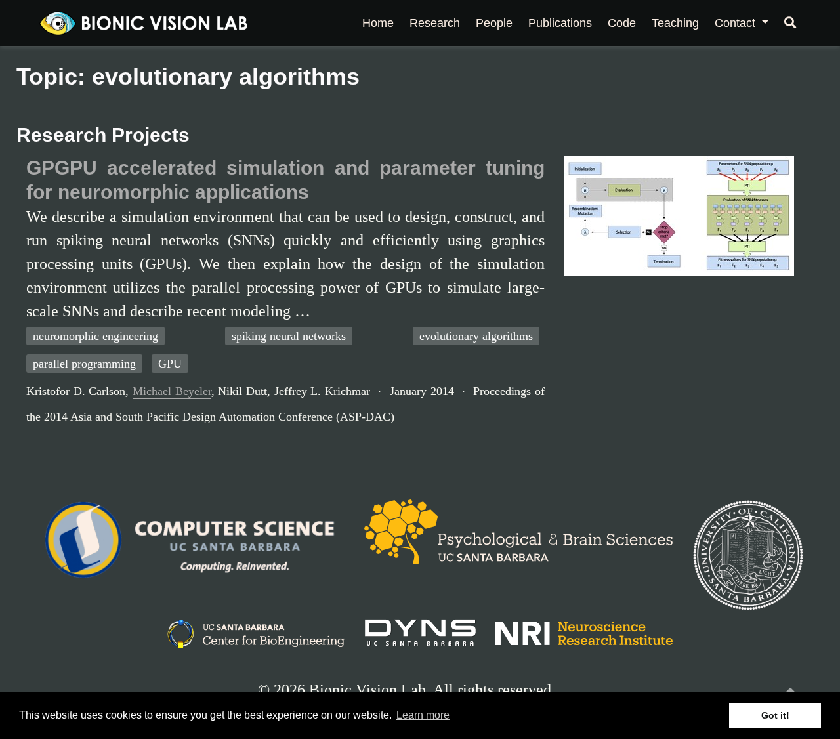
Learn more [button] (423, 715)
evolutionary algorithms (476, 336)
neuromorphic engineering (95, 336)
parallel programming (84, 363)
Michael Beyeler (172, 391)
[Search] (790, 23)
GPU (170, 363)
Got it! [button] (775, 715)
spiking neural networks (289, 336)
